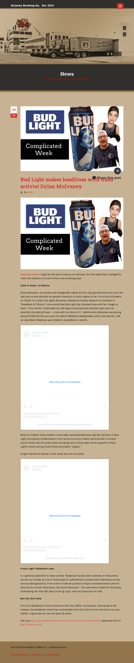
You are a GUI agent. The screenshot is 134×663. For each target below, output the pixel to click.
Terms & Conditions (19, 655)
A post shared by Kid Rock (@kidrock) (64, 558)
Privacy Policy (38, 655)
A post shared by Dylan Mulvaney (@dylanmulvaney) (64, 424)
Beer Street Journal (31, 624)
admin (30, 192)
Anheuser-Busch (30, 274)
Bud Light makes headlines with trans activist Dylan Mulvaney (66, 620)
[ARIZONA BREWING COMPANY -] (32, 5)
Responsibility (53, 655)
